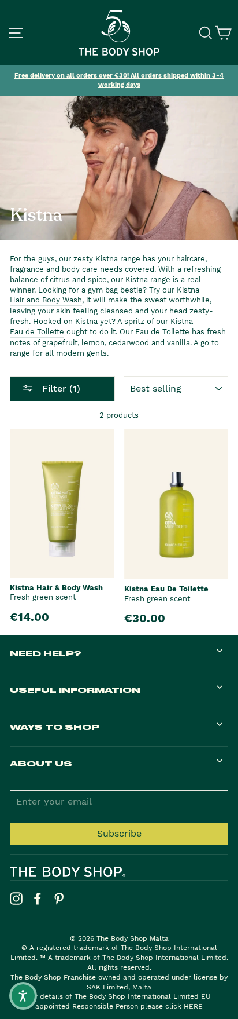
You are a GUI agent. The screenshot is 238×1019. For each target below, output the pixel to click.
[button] (23, 996)
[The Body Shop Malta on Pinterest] (59, 898)
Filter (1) (59, 388)
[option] (119, 80)
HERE (193, 1006)
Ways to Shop (54, 726)
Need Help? (45, 653)
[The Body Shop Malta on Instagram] (16, 898)
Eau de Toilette (37, 331)
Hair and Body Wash (46, 299)
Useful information (75, 689)
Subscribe (119, 833)
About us (41, 763)
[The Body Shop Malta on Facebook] (37, 898)
